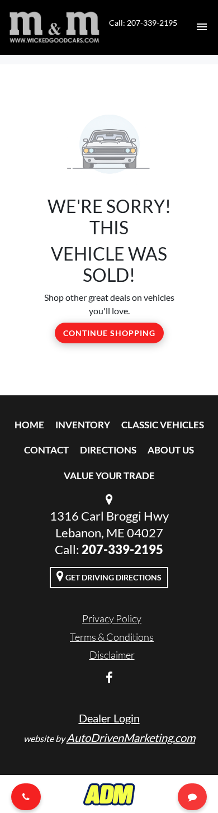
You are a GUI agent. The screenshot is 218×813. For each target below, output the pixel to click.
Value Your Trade (109, 475)
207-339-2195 (122, 549)
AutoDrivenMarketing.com (131, 737)
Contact (46, 450)
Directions (108, 450)
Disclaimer (112, 655)
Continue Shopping (109, 333)
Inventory (82, 425)
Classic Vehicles (162, 425)
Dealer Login (109, 718)
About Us (171, 450)
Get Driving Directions (113, 577)
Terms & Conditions (112, 637)
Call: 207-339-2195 (143, 22)
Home (29, 425)
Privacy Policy (111, 618)
